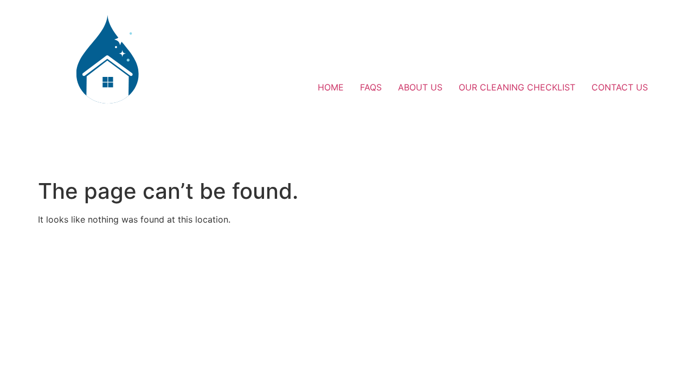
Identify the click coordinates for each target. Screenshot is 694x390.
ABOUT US (420, 87)
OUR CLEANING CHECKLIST (517, 87)
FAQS (371, 87)
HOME (331, 87)
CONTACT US (620, 87)
